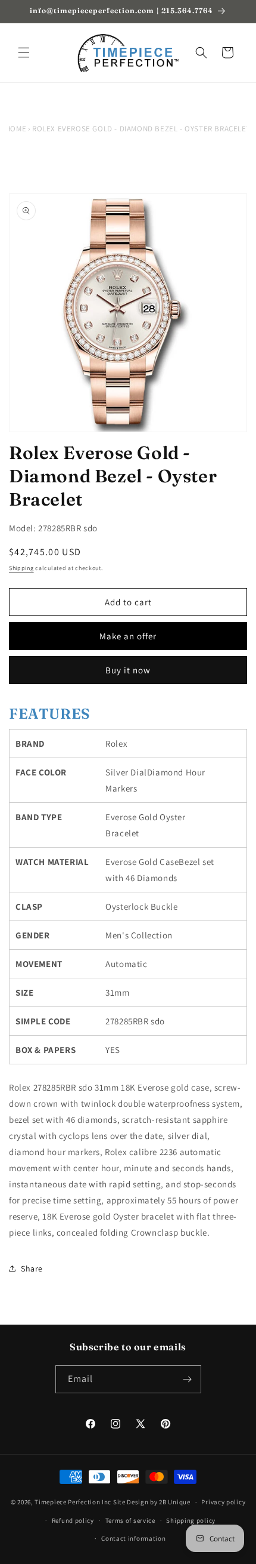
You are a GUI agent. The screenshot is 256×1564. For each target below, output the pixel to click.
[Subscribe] (187, 1379)
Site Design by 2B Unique (152, 1502)
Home (15, 129)
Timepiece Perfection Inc (73, 1502)
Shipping (21, 568)
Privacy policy (223, 1502)
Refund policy (73, 1520)
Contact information (133, 1538)
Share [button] (32, 1268)
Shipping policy (191, 1520)
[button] (24, 52)
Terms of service (130, 1520)
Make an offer (128, 636)
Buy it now (128, 670)
